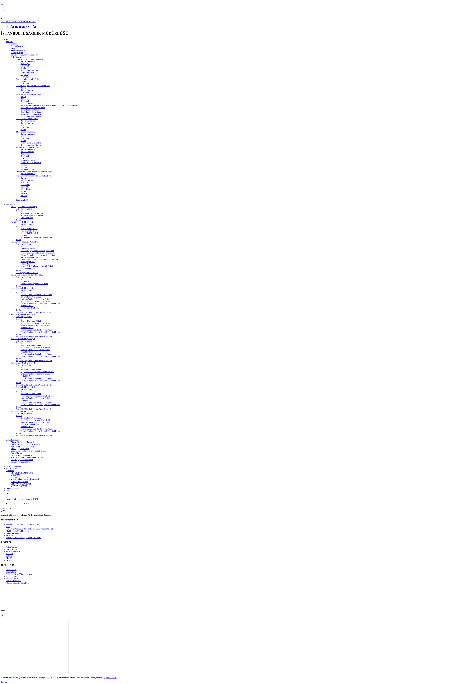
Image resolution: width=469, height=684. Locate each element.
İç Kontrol (10, 471)
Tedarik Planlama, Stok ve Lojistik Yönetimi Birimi (40, 303)
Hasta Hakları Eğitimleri (30, 110)
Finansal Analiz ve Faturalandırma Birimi (36, 295)
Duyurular (24, 75)
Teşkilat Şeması (17, 46)
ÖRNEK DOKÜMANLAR (22, 473)
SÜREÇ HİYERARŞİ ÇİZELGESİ (25, 479)
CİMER (9, 558)
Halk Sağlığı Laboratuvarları (22, 460)
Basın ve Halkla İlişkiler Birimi (28, 79)
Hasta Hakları (11, 570)
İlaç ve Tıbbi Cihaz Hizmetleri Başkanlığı (27, 275)
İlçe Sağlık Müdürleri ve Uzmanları (24, 55)
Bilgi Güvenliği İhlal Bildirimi (17, 531)
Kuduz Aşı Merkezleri (14, 533)
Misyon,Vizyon (17, 53)
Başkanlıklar (11, 204)
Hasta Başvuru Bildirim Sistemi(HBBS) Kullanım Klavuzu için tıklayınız (49, 105)
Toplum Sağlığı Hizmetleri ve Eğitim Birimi (37, 251)
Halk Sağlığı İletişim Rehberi (27, 273)
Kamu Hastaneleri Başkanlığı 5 (23, 387)
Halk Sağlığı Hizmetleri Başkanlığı (24, 242)
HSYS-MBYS (11, 468)
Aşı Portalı (10, 535)
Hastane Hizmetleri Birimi (31, 297)
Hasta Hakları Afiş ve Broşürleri (33, 108)
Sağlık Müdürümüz (18, 50)
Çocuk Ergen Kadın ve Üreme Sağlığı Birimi (28, 451)
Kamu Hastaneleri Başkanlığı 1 (23, 288)
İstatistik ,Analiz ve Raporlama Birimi (35, 299)
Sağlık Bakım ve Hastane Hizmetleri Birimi (37, 301)
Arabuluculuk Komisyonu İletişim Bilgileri (22, 524)
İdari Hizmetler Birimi (29, 229)
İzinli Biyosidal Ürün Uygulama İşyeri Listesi (23, 538)
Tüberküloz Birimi (28, 248)
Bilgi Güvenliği (12, 488)
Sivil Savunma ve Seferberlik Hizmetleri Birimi (34, 176)
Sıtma (8, 527)
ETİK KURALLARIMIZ (21, 484)
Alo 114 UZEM (12, 578)
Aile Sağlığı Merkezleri (20, 449)
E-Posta (9, 560)
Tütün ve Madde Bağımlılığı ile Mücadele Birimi (39, 259)
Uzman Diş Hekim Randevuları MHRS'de (22, 499)
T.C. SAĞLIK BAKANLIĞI (18, 26)
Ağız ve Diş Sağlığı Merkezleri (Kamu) (26, 444)
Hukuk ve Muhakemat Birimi (27, 119)
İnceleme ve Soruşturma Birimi (28, 147)
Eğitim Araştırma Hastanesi (21, 455)
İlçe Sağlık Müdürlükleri (20, 462)
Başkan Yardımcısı (28, 61)
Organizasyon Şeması (24, 209)
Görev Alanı (25, 187)
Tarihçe (13, 48)
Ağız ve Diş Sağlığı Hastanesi (22, 442)
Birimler (19, 211)
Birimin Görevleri (27, 90)
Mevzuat (24, 165)
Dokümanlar (25, 66)
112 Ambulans (11, 576)
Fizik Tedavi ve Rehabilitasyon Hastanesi (27, 457)
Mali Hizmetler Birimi (29, 231)
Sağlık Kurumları (12, 440)
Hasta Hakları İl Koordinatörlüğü (28, 94)
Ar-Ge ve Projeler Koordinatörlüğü (29, 59)
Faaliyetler (25, 77)
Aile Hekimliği (11, 549)
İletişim (23, 68)
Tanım (23, 198)
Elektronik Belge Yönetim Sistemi (19, 574)
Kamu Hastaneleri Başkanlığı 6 (23, 411)
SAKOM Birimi (27, 218)
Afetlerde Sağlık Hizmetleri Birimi (34, 215)
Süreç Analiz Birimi (23, 200)
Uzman (23, 81)
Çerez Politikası (110, 678)
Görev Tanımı (26, 189)
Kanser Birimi (26, 264)
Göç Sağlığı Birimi (28, 268)
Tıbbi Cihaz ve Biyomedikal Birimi (34, 284)
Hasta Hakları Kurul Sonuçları (32, 112)
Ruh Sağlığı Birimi (28, 262)
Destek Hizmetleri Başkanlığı (22, 222)
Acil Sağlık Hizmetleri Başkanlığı (24, 207)
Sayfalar (24, 167)
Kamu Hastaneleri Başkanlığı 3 (23, 339)
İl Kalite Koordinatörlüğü (25, 132)
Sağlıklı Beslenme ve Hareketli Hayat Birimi (38, 253)
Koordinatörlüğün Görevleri (31, 70)
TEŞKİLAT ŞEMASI (19, 482)
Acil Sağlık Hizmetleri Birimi (32, 213)
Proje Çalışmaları (27, 72)
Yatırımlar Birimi (27, 235)
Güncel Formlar (27, 103)
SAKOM (9, 554)
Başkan (23, 88)
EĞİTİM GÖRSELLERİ (20, 477)
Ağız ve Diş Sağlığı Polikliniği (22, 446)
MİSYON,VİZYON (19, 486)
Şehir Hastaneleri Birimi (30, 308)
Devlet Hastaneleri (18, 453)
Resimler (24, 196)
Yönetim (14, 44)
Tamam (4, 682)
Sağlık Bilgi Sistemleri (29, 233)
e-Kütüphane (11, 572)
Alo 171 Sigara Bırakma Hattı (17, 583)
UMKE (9, 556)
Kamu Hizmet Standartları (31, 114)
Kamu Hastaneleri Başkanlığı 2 (23, 314)
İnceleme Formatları (28, 160)
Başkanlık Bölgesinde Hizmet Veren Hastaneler (34, 312)
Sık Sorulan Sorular (28, 169)
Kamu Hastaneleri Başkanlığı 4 (23, 363)
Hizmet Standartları (13, 466)
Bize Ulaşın (25, 64)
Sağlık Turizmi (11, 547)
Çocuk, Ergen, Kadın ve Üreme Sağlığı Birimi (38, 255)
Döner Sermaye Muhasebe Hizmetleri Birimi (33, 86)
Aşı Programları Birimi (29, 257)
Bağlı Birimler (16, 57)
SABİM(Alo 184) (13, 551)
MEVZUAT (15, 475)
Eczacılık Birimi (27, 281)
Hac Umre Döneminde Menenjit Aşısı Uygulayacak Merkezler (30, 529)
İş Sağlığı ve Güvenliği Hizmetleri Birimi (36, 237)
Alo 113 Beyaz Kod (13, 581)
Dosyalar (24, 158)
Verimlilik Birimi (27, 306)
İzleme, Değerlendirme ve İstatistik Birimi (37, 266)
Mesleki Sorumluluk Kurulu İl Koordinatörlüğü (34, 171)
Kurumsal (9, 42)
